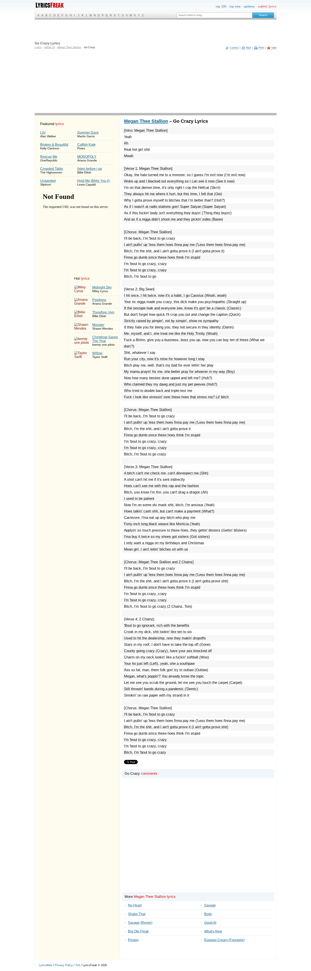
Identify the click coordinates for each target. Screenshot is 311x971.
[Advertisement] (156, 81)
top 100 (221, 6)
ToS (77, 965)
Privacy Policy (64, 965)
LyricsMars (45, 965)
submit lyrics (267, 6)
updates (249, 6)
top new (235, 6)
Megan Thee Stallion (146, 121)
